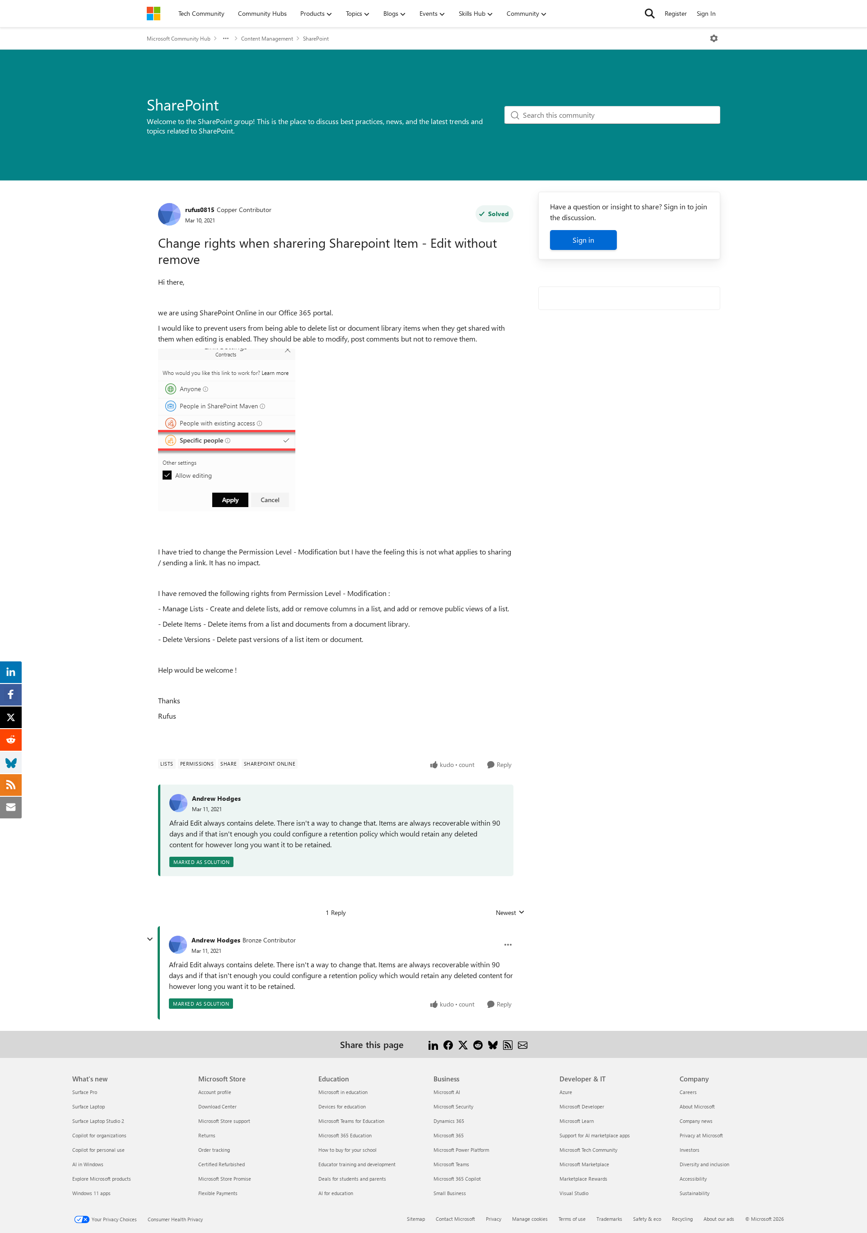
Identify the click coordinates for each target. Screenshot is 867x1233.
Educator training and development (357, 1164)
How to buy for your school (347, 1149)
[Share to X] (463, 1044)
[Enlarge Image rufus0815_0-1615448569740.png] (226, 430)
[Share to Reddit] (478, 1044)
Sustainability (694, 1193)
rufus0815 (199, 209)
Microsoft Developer (581, 1106)
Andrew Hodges (216, 798)
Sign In (706, 13)
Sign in (583, 240)
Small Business (450, 1193)
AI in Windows (87, 1164)
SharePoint (316, 38)
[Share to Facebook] (448, 1044)
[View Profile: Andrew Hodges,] (178, 803)
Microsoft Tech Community (588, 1149)
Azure (565, 1092)
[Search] (649, 13)
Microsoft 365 (449, 1135)
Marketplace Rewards (583, 1178)
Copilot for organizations (99, 1135)
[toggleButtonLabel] (714, 38)
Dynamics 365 (449, 1121)
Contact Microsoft (455, 1218)
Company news (696, 1121)
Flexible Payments (218, 1193)
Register (676, 13)
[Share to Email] (522, 1044)
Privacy (493, 1218)
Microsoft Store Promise (224, 1178)
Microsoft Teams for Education (351, 1121)
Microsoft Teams (451, 1164)
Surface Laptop (88, 1106)
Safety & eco (647, 1218)
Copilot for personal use (98, 1149)
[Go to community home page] (153, 13)
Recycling (682, 1218)
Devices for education (342, 1106)
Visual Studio (573, 1193)
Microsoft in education (343, 1092)
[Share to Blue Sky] (493, 1044)
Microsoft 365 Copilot (457, 1178)
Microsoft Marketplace (584, 1164)
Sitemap (416, 1218)
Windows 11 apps (91, 1193)
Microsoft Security (453, 1106)
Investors (689, 1149)
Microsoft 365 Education (345, 1135)
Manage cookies (530, 1218)
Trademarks (609, 1218)
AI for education (335, 1193)
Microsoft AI (447, 1092)
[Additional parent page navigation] (225, 38)
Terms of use (572, 1218)
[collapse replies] (149, 939)
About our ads (719, 1218)
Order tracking (214, 1149)
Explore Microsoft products (101, 1178)
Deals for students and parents (352, 1178)
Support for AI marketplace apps (594, 1135)
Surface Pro (84, 1092)
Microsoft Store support (224, 1121)
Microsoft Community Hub (178, 38)
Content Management (267, 38)
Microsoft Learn (576, 1121)
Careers (688, 1092)
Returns (206, 1135)
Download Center (217, 1106)
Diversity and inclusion (704, 1164)
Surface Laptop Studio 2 (98, 1121)
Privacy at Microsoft (701, 1135)
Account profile (214, 1092)
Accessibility (693, 1178)
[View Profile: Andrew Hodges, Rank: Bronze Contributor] (178, 945)
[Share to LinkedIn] (433, 1044)
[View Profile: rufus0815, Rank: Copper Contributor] (169, 214)
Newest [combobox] (510, 912)
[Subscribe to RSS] (508, 1044)
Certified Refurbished (221, 1164)
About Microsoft (697, 1106)
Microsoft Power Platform (461, 1149)
